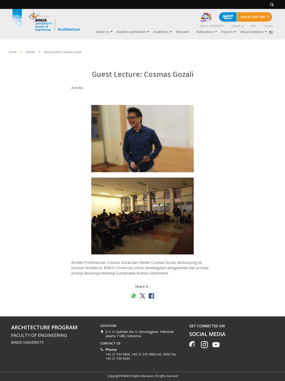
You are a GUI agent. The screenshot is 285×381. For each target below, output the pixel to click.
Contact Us (237, 26)
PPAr (254, 26)
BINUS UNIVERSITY (212, 26)
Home (13, 52)
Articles (30, 52)
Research (182, 32)
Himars (268, 26)
